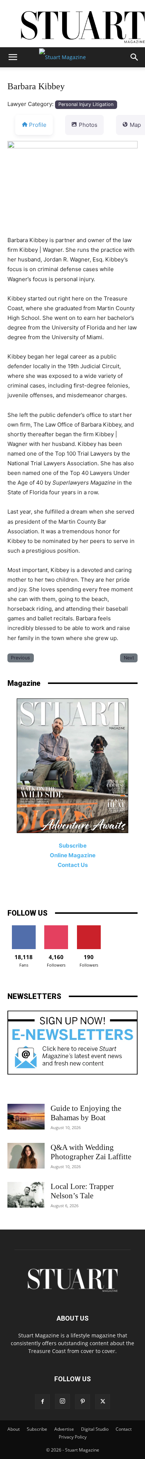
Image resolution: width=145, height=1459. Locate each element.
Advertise (64, 1429)
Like (23, 928)
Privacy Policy (73, 1437)
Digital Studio (95, 1429)
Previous (20, 658)
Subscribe (37, 1429)
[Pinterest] (82, 1401)
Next (129, 658)
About (13, 1429)
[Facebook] (42, 1401)
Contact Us (73, 864)
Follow (56, 928)
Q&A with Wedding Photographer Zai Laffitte (91, 1152)
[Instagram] (62, 1401)
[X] (102, 1401)
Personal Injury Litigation (85, 104)
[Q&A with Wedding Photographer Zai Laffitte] (26, 1156)
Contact (124, 1429)
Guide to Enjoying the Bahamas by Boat (86, 1113)
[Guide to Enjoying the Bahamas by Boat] (26, 1116)
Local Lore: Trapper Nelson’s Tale (82, 1191)
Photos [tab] (88, 124)
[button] (13, 57)
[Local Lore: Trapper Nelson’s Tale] (26, 1195)
